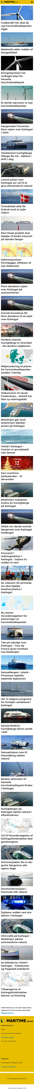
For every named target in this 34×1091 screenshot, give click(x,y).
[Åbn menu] (32, 2)
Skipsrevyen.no (7, 1013)
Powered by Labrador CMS (17, 1088)
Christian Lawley (7, 1037)
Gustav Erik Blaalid (8, 1067)
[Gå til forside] (14, 2)
